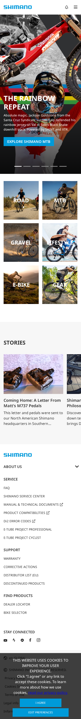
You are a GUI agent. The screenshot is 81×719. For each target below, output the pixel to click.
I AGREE (41, 703)
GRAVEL (21, 242)
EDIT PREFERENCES (40, 712)
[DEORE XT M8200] (45, 166)
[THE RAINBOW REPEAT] (18, 166)
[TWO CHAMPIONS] (27, 166)
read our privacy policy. (48, 692)
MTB (60, 200)
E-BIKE (21, 284)
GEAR (60, 284)
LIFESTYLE (60, 242)
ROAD (21, 200)
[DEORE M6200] (54, 166)
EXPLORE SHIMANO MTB (28, 141)
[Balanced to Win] (36, 166)
